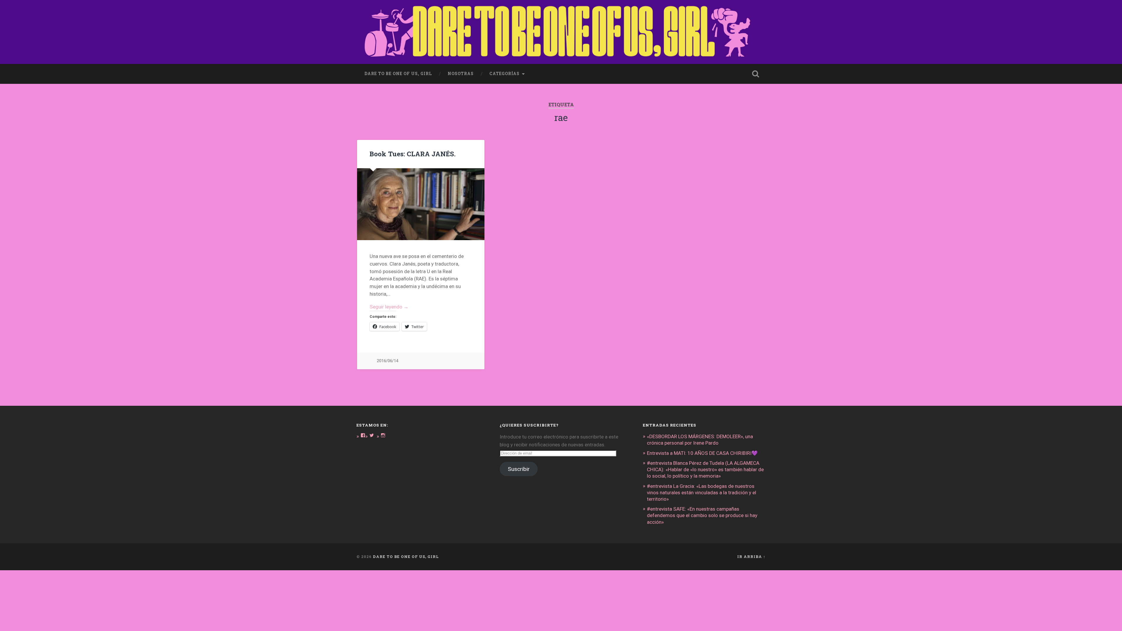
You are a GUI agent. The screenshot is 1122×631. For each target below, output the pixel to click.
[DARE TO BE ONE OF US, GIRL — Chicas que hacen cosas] (561, 32)
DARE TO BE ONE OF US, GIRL (406, 556)
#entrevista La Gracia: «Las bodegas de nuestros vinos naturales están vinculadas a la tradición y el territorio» (701, 492)
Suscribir (519, 469)
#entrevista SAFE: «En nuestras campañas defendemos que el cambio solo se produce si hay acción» (702, 515)
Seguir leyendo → (389, 307)
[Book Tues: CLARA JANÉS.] (420, 204)
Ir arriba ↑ (751, 556)
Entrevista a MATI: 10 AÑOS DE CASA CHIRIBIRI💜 (702, 453)
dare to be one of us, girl (398, 73)
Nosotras (461, 73)
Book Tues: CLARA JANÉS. (413, 153)
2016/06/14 (387, 360)
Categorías (504, 73)
